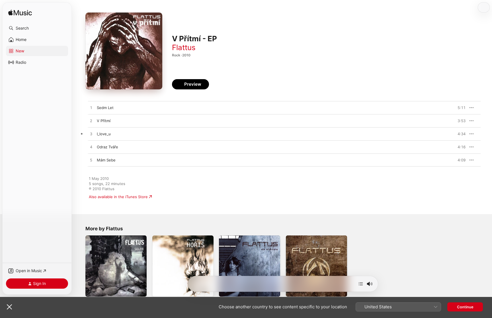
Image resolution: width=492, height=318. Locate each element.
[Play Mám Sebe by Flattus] (91, 160)
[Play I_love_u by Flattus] (91, 134)
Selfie (90, 237)
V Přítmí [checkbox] (103, 120)
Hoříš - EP (161, 237)
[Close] (9, 306)
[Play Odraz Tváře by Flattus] (91, 147)
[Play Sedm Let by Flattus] (91, 107)
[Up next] (360, 284)
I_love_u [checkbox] (104, 134)
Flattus (184, 47)
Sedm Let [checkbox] (105, 107)
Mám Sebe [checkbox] (106, 160)
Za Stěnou (228, 237)
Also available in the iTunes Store (118, 196)
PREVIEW (459, 107)
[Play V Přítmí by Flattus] (91, 121)
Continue (465, 307)
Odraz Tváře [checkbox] (107, 147)
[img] (20, 13)
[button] (37, 28)
